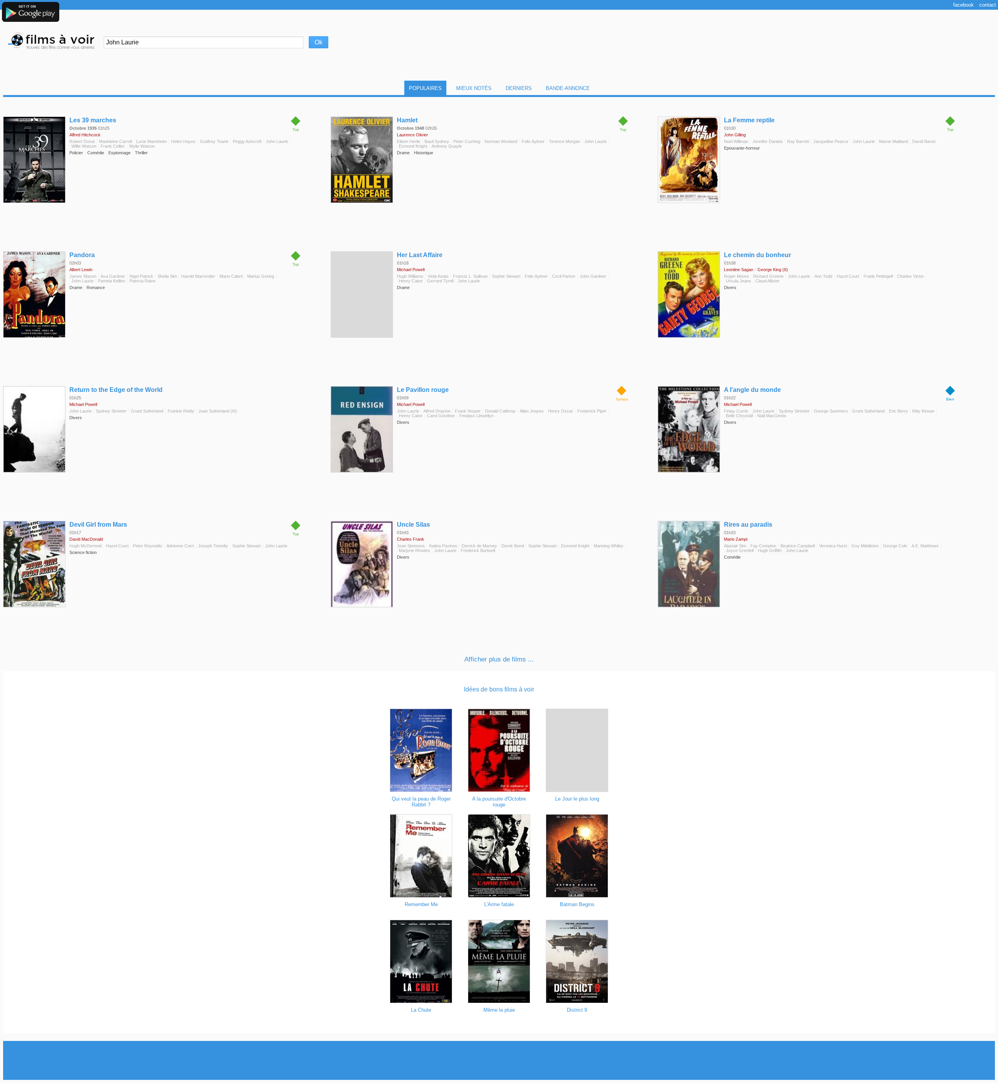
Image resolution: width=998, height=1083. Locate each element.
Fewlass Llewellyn (476, 415)
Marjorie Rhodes (414, 550)
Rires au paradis (748, 524)
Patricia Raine (142, 281)
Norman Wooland (501, 141)
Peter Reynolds (147, 545)
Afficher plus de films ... (499, 659)
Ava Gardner (113, 276)
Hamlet (407, 120)
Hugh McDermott (85, 545)
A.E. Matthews (925, 545)
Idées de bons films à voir (499, 689)
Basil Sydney (437, 141)
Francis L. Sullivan (470, 276)
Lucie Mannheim (151, 141)
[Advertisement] (499, 1060)
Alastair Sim (735, 545)
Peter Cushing (466, 141)
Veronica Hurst (833, 545)
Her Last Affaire (419, 255)
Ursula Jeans (738, 281)
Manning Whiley (608, 545)
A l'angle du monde (752, 389)
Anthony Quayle (447, 146)
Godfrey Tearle (214, 141)
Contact (987, 5)
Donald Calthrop (500, 411)
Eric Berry (898, 411)
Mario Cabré (231, 276)
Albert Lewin (80, 269)
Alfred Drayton (437, 411)
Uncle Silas (413, 524)
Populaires (425, 88)
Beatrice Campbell (797, 545)
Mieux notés (474, 88)
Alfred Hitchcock (85, 134)
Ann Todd (823, 276)
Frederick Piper (592, 411)
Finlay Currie (736, 411)
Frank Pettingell (878, 276)
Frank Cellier (113, 146)
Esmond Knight (413, 146)
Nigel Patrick (141, 276)
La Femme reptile (749, 120)
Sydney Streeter (111, 411)
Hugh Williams (410, 276)
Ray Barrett (798, 141)
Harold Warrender (198, 276)
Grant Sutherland (147, 411)
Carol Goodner (441, 415)
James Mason (82, 276)
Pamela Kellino (111, 281)
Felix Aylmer (533, 141)
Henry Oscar (560, 411)
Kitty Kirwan (923, 411)
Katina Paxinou (443, 545)
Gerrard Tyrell (440, 281)
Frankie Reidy (181, 411)
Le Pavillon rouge (423, 389)
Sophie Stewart (506, 276)
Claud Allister (768, 281)
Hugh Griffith (770, 550)
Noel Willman (736, 141)
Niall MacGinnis (771, 415)
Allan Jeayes (532, 411)
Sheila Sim (167, 276)
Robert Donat (82, 141)
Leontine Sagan (738, 269)
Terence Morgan (564, 141)
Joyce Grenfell (740, 550)
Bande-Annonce (568, 88)
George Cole (895, 545)
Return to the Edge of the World (116, 389)
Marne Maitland (893, 141)
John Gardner (593, 276)
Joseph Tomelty (213, 545)
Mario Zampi (735, 539)
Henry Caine (411, 281)
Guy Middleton (865, 545)
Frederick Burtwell (478, 550)
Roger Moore (736, 276)
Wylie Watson (142, 146)
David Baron (924, 141)
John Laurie (277, 141)
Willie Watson (83, 146)
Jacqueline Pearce (830, 141)
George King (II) (772, 269)
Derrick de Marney (479, 545)
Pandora (82, 255)
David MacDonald (86, 539)
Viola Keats (438, 276)
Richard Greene (768, 276)
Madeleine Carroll (115, 141)
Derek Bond (512, 545)
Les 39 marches (92, 120)
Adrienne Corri (180, 545)
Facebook (963, 5)
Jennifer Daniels (767, 141)
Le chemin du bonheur (757, 255)
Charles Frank (410, 539)
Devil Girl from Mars (98, 524)
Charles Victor (910, 276)
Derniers (519, 88)
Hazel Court (848, 276)
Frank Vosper (468, 411)
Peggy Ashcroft (247, 141)
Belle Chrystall (739, 415)
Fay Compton (763, 545)
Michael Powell (411, 269)
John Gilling (735, 134)
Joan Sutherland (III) (217, 411)
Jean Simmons (411, 545)
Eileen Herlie (408, 141)
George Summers (831, 411)
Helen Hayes (183, 141)
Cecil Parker (563, 276)
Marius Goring (260, 276)
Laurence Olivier (412, 134)
